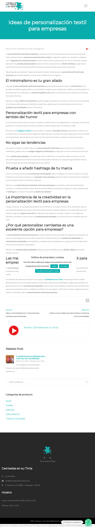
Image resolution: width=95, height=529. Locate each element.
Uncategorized (39, 49)
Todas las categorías (15, 419)
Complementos (13, 414)
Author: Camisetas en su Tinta (41, 327)
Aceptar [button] (54, 266)
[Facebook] (44, 458)
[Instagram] (50, 458)
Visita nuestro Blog (47, 461)
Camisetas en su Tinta (24, 49)
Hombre (9, 405)
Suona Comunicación (59, 521)
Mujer (8, 401)
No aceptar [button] (63, 266)
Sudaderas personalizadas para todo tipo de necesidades (30, 357)
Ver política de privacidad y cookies (47, 271)
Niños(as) (10, 410)
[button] (88, 522)
